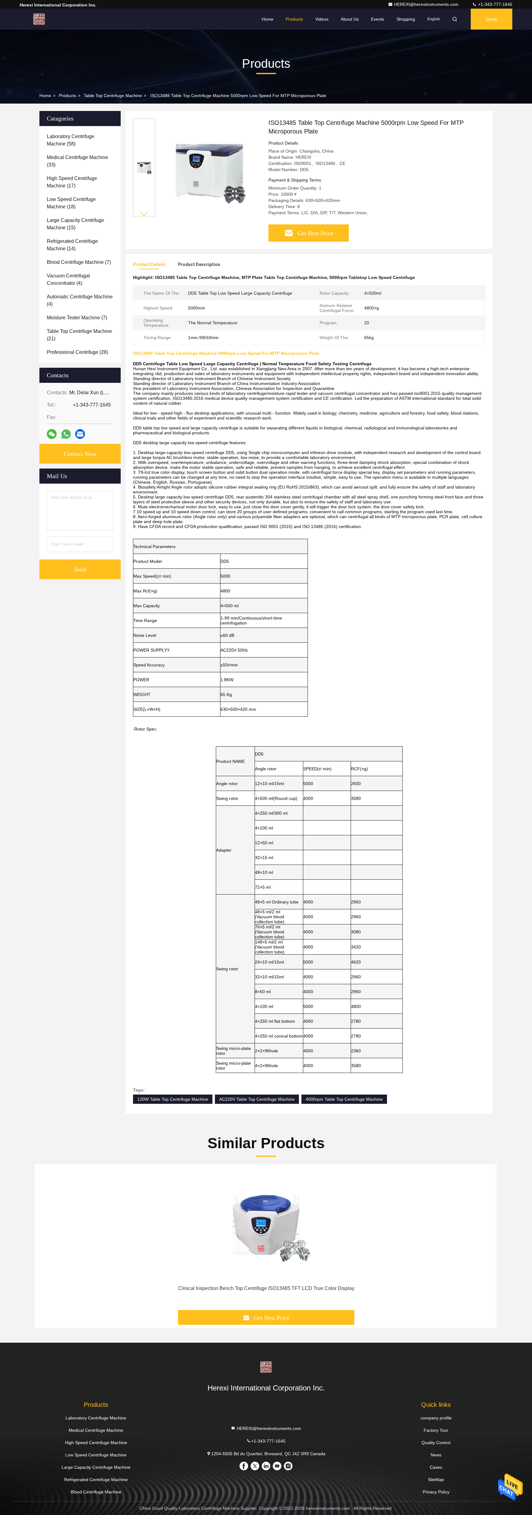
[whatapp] (66, 434)
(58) (70, 140)
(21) (79, 335)
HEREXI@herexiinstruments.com (427, 4)
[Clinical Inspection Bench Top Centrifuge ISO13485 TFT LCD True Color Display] (266, 1224)
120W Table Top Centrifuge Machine (172, 1099)
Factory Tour (436, 1430)
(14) (72, 245)
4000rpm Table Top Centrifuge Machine (344, 1099)
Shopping (406, 19)
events (377, 19)
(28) (77, 352)
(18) (71, 203)
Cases (436, 1467)
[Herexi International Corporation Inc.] (39, 19)
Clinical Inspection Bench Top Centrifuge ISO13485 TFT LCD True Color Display (266, 1288)
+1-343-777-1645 (494, 4)
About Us (350, 19)
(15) (75, 224)
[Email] (80, 434)
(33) (77, 161)
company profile (436, 1417)
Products (294, 19)
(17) (72, 182)
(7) (79, 262)
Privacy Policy (436, 1491)
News (436, 1454)
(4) (68, 279)
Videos (321, 19)
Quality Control (435, 1442)
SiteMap (436, 1479)
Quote (492, 19)
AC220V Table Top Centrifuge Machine (257, 1099)
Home (267, 19)
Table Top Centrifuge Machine (113, 95)
